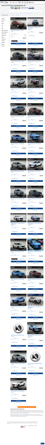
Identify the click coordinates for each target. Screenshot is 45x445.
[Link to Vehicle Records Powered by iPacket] (14, 42)
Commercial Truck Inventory (19, 2)
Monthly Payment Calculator (23, 442)
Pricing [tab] (15, 34)
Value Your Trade (18, 46)
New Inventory (11, 2)
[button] (18, 33)
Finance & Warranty (25, 2)
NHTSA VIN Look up (31, 36)
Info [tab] (22, 34)
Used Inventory (13, 2)
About (32, 2)
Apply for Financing (32, 442)
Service (27, 2)
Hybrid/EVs (16, 2)
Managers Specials (22, 2)
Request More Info (18, 44)
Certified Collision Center (30, 2)
